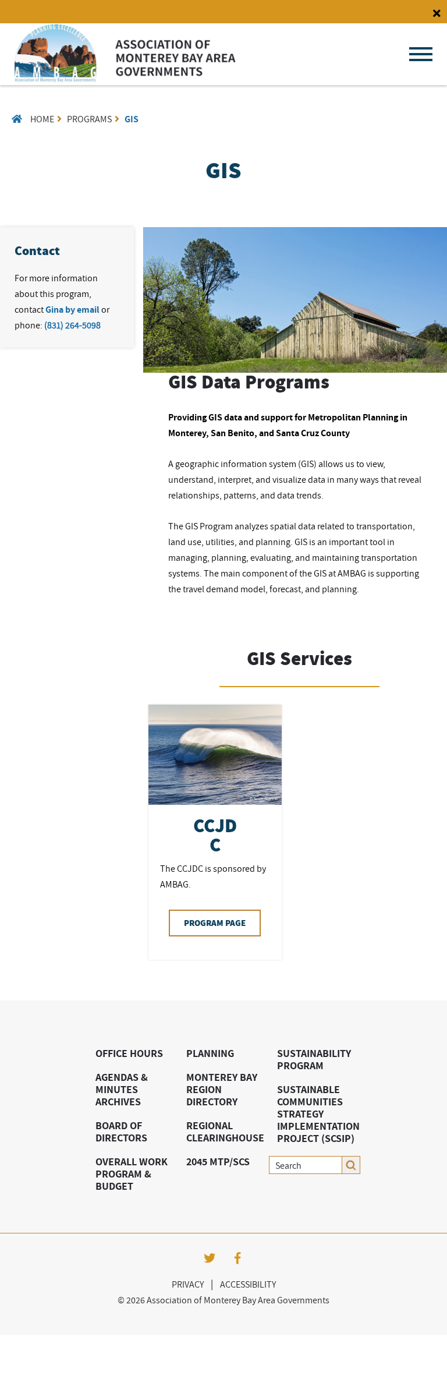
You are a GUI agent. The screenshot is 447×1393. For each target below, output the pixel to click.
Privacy (188, 1284)
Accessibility (248, 1284)
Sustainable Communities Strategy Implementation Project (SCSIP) (318, 1113)
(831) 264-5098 (72, 325)
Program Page (215, 923)
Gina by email (72, 309)
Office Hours (129, 1053)
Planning (210, 1053)
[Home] (125, 79)
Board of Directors (121, 1131)
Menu (420, 54)
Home (42, 119)
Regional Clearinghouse (225, 1131)
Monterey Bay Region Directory (221, 1089)
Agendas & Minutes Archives (121, 1089)
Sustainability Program (314, 1059)
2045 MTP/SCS (218, 1161)
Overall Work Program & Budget (131, 1173)
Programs (89, 119)
